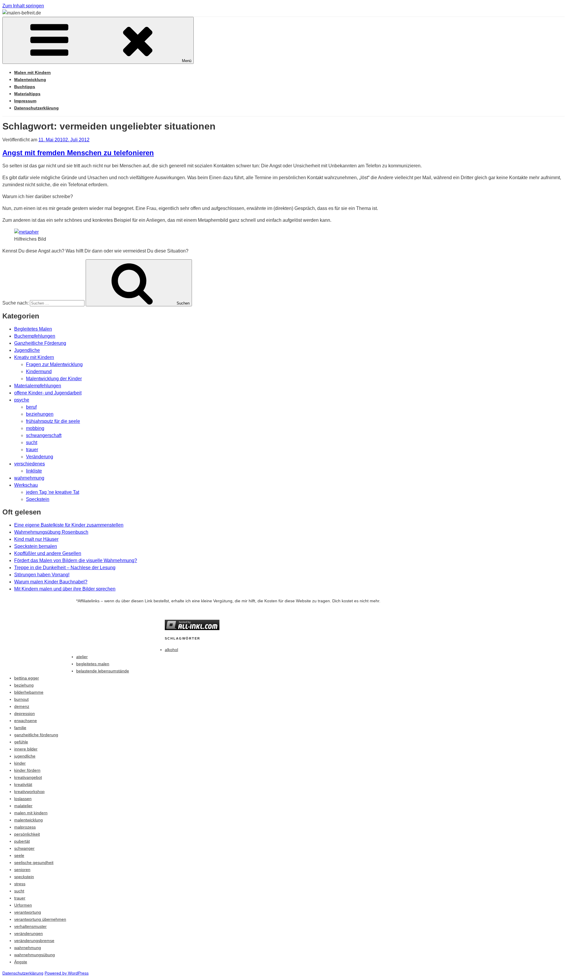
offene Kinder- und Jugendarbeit (48, 392)
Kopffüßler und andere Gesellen (47, 553)
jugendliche (24, 756)
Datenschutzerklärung (36, 108)
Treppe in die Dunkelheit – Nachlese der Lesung (64, 567)
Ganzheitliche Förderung (40, 343)
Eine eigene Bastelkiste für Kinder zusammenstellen (68, 524)
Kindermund (39, 371)
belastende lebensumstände (102, 671)
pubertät (22, 841)
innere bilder (26, 749)
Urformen (23, 905)
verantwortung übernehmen (40, 919)
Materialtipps (27, 93)
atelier (82, 656)
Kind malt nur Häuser (36, 539)
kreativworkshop (29, 791)
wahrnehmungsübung (34, 954)
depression (24, 713)
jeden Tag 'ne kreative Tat (52, 492)
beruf (31, 407)
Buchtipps (24, 86)
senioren (22, 869)
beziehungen (39, 414)
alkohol (171, 649)
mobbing (35, 428)
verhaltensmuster (30, 926)
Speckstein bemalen (35, 546)
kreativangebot (28, 777)
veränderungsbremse (34, 940)
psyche (21, 399)
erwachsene (25, 720)
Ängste (20, 961)
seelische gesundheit (33, 862)
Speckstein (37, 499)
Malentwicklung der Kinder (54, 378)
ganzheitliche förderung (36, 734)
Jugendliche (27, 350)
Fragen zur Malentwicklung (54, 364)
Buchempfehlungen (34, 336)
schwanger (24, 848)
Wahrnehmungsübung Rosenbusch (51, 532)
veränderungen (28, 933)
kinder (20, 763)
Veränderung (39, 456)
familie (20, 727)
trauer (32, 449)
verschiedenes (29, 463)
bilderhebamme (28, 692)
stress (19, 883)
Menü (186, 61)
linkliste (34, 470)
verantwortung (27, 912)
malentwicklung (28, 820)
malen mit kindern (31, 812)
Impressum (25, 100)
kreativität (23, 784)
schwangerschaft (43, 435)
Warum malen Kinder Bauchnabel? (50, 581)
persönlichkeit (27, 834)
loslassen (23, 798)
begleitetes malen (92, 663)
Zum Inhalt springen (23, 5)
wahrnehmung (29, 477)
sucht (31, 442)
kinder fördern (27, 770)
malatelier (23, 805)
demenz (21, 706)
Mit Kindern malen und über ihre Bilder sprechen (64, 588)
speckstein (24, 876)
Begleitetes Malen (33, 328)
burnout (21, 699)
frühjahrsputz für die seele (53, 421)
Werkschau (26, 485)
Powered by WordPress (67, 973)
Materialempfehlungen (37, 385)
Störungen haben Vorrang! (41, 574)
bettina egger (26, 678)
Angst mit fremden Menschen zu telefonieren (78, 153)
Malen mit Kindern (32, 72)
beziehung (24, 685)
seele (19, 855)
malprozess (25, 827)
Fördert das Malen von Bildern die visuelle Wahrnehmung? (75, 560)
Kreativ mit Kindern (34, 357)
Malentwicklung (30, 79)
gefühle (21, 741)
